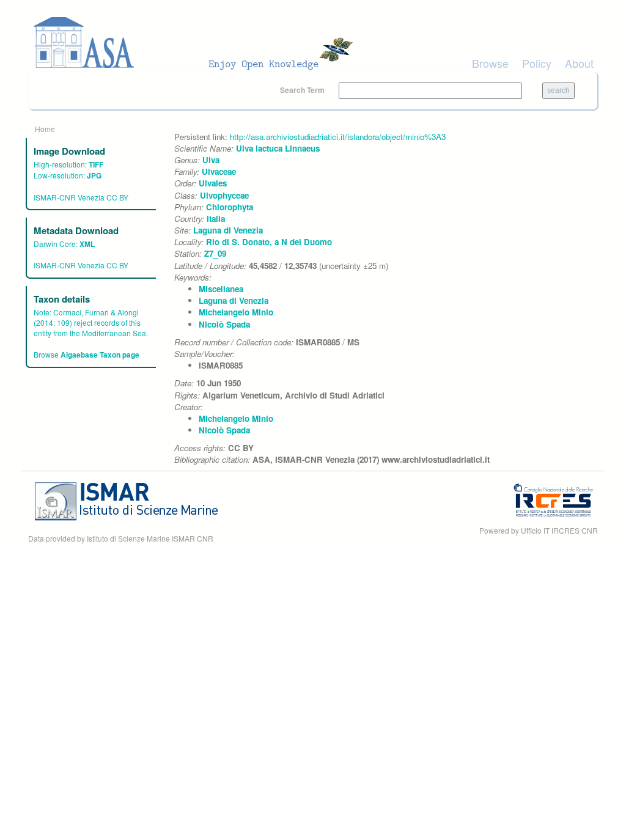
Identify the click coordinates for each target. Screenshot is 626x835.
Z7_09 (215, 253)
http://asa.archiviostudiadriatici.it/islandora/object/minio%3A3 (338, 136)
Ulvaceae (219, 171)
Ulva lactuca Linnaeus (278, 148)
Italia (216, 218)
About (579, 63)
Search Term (303, 89)
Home (45, 128)
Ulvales (213, 183)
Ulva (210, 160)
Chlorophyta (229, 207)
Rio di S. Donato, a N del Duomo (269, 242)
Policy (536, 63)
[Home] (197, 42)
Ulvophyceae (224, 195)
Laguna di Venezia (228, 230)
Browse (490, 63)
